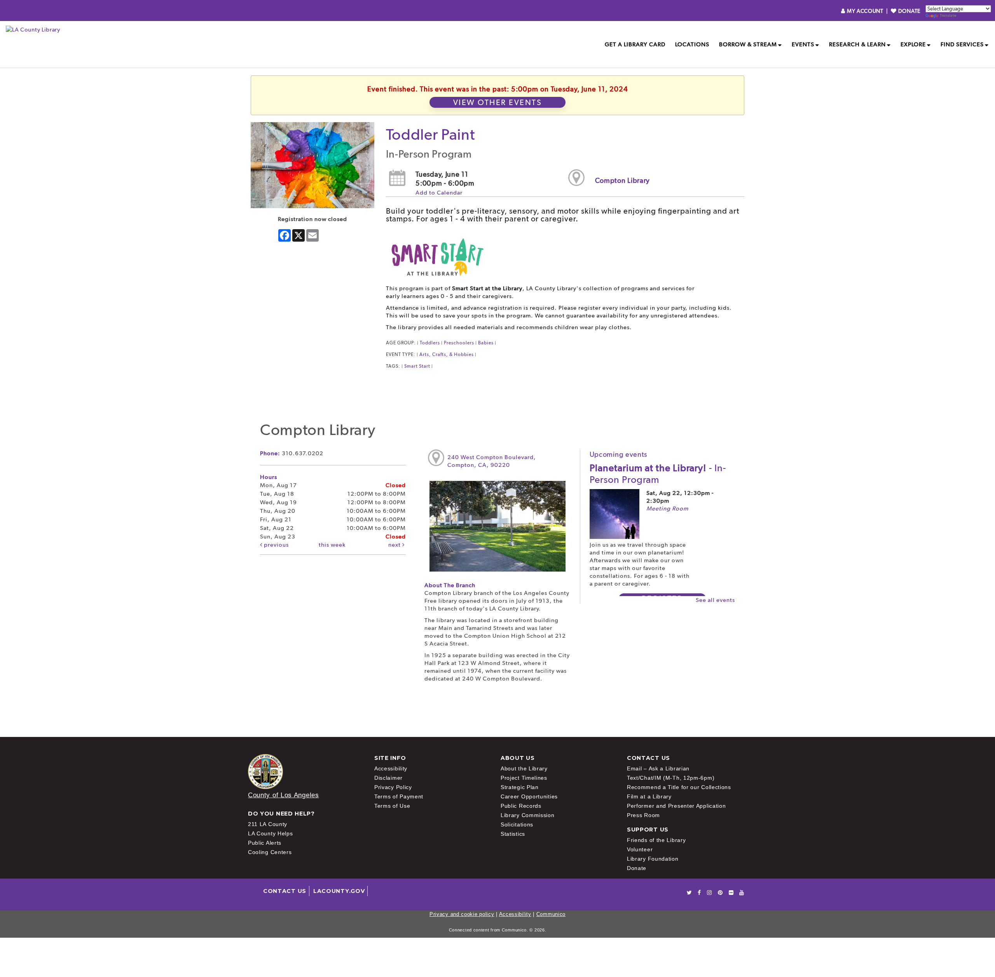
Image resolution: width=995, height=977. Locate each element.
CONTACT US (284, 891)
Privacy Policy (393, 787)
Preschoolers (459, 343)
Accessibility (390, 768)
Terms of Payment (398, 796)
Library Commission (528, 815)
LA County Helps (270, 833)
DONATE (908, 11)
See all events (715, 599)
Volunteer (640, 849)
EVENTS (803, 44)
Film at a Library (649, 796)
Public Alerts (264, 843)
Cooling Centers (270, 852)
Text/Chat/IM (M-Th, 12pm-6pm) (670, 778)
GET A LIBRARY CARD (635, 44)
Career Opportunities (529, 796)
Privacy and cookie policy (461, 914)
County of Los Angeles (283, 795)
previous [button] (275, 544)
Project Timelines (524, 778)
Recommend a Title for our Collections (679, 787)
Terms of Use (392, 806)
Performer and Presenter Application (676, 806)
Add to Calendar (439, 192)
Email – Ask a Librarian (658, 768)
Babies (486, 343)
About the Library (524, 768)
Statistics (513, 834)
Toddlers (430, 343)
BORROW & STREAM (748, 44)
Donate (636, 868)
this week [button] (332, 544)
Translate (948, 15)
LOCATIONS (692, 44)
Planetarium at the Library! (658, 473)
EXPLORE (913, 44)
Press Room (643, 815)
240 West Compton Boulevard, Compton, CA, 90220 (491, 461)
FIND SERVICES (962, 44)
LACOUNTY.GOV (339, 891)
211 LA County (267, 824)
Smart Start (417, 366)
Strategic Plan (520, 787)
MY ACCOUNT (865, 11)
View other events (497, 102)
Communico (551, 914)
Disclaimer (388, 778)
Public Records (521, 806)
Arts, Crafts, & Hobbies (446, 354)
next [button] (395, 544)
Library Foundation (653, 859)
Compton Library (622, 180)
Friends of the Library (656, 840)
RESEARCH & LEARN (857, 44)
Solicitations (517, 824)
